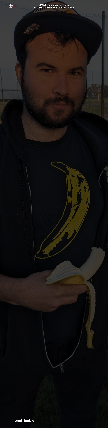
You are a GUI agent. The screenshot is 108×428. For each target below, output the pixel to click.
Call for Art (71, 7)
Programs (50, 7)
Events (41, 7)
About (34, 7)
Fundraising (60, 7)
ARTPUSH (42, 5)
